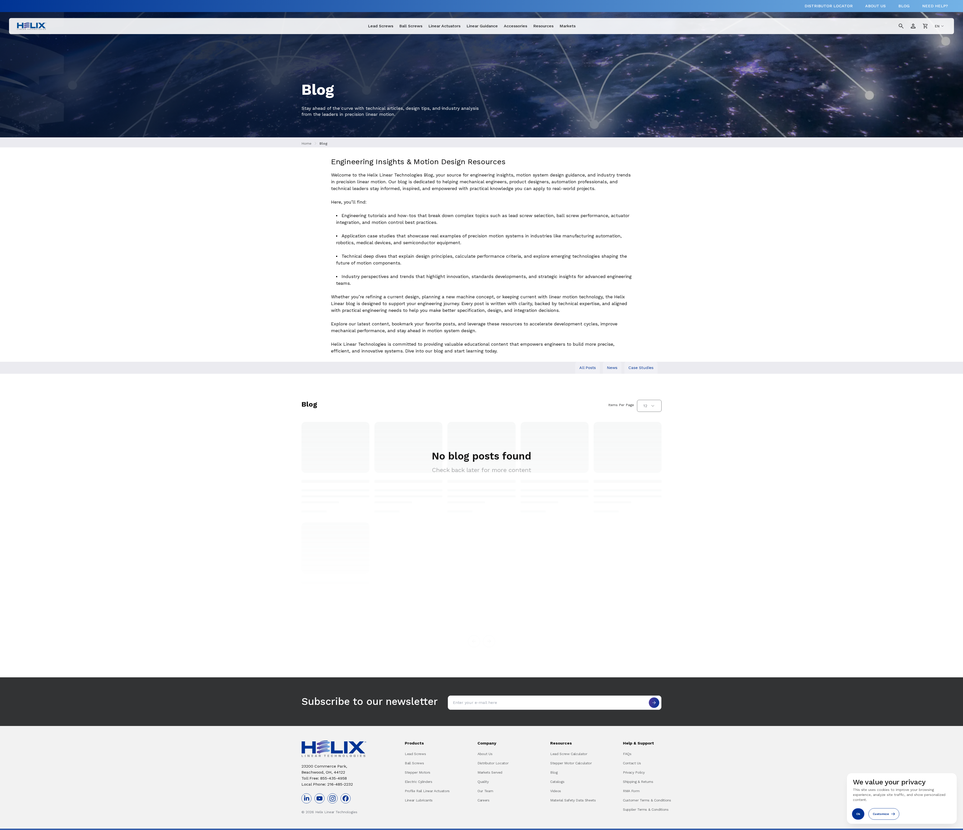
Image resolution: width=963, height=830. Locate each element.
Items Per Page (621, 405)
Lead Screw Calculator (568, 754)
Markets (567, 26)
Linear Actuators (444, 26)
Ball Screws (410, 26)
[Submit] (654, 702)
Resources (543, 26)
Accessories (515, 26)
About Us (484, 754)
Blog (323, 143)
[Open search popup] (901, 26)
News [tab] (612, 367)
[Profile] (913, 26)
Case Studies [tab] (641, 367)
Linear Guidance (482, 26)
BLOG (904, 6)
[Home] (31, 26)
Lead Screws (380, 26)
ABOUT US (875, 6)
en (937, 26)
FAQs (627, 754)
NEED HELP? (935, 6)
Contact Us (632, 763)
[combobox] (649, 406)
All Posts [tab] (587, 367)
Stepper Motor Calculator (571, 763)
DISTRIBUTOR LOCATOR (829, 6)
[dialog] (902, 798)
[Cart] (925, 26)
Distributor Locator (492, 763)
